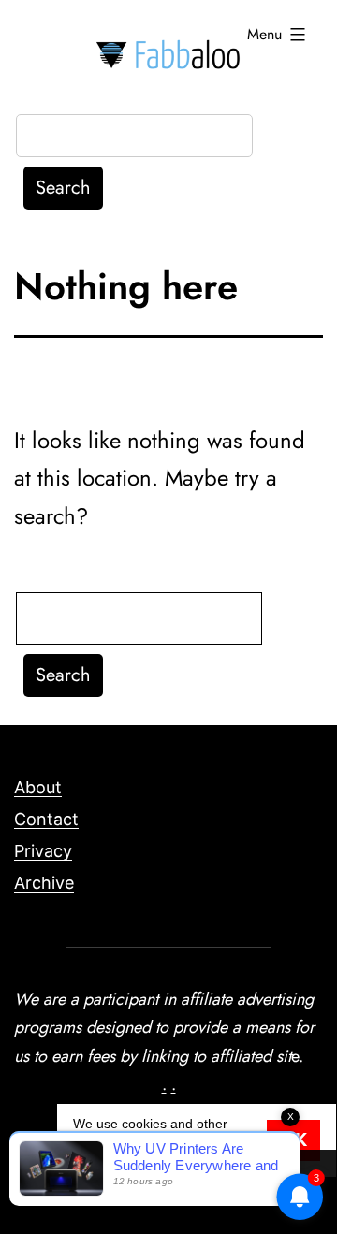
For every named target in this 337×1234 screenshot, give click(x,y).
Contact (46, 819)
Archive (44, 883)
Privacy (43, 851)
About (38, 787)
